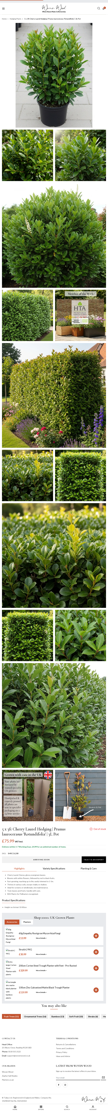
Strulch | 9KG (25, 949)
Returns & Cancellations (66, 1044)
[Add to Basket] (96, 936)
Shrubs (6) (93, 1016)
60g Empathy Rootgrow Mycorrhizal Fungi (39, 933)
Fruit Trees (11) (11, 1016)
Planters (27, 922)
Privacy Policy (61, 1052)
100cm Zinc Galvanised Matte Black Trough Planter (44, 987)
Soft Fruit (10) (76, 1016)
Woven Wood (7, 1072)
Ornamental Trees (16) (35, 1016)
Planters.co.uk (8, 1080)
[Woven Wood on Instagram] (65, 1084)
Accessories (12, 922)
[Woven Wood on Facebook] (58, 1084)
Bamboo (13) (57, 1016)
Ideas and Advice (63, 1056)
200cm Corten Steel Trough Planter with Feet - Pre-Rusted (48, 965)
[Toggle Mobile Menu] (3, 8)
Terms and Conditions (65, 1048)
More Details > (41, 938)
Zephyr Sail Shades (10, 1076)
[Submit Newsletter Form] (103, 1077)
